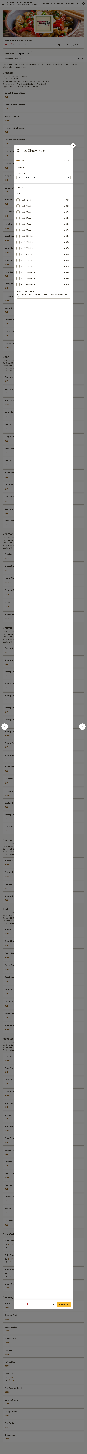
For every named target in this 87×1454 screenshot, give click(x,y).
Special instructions (25, 291)
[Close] (73, 145)
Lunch (23, 160)
